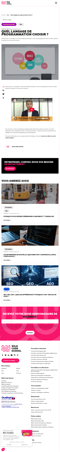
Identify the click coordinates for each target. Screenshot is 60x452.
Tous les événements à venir (38, 399)
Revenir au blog (7, 19)
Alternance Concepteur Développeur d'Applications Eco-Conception (44, 370)
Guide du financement (37, 412)
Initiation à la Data (36, 390)
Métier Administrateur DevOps (39, 425)
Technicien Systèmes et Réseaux (39, 379)
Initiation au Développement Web (39, 388)
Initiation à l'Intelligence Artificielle (40, 392)
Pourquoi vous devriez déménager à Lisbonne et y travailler (16, 184)
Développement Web (9, 24)
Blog (8, 15)
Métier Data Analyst (36, 419)
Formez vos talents (36, 436)
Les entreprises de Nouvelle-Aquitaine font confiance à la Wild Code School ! (21, 226)
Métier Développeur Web (37, 421)
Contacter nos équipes (9, 360)
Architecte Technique (36, 381)
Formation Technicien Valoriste (39, 359)
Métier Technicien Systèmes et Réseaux (41, 423)
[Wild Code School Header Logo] (6, 2)
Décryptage (8, 207)
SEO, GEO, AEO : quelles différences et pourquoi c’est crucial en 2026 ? (19, 266)
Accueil (3, 15)
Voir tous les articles (36, 442)
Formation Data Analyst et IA (38, 355)
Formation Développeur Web (38, 351)
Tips (21, 24)
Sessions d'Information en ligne (39, 403)
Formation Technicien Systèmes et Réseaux (42, 357)
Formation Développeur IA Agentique (40, 363)
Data (6, 289)
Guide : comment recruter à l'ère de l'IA (41, 410)
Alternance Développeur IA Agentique (41, 375)
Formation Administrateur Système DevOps (42, 361)
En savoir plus (10, 168)
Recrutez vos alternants (37, 433)
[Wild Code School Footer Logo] (11, 348)
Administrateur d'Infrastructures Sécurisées (42, 377)
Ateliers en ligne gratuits (37, 401)
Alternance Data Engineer (37, 373)
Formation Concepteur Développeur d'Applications (44, 353)
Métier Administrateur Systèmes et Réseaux (42, 427)
